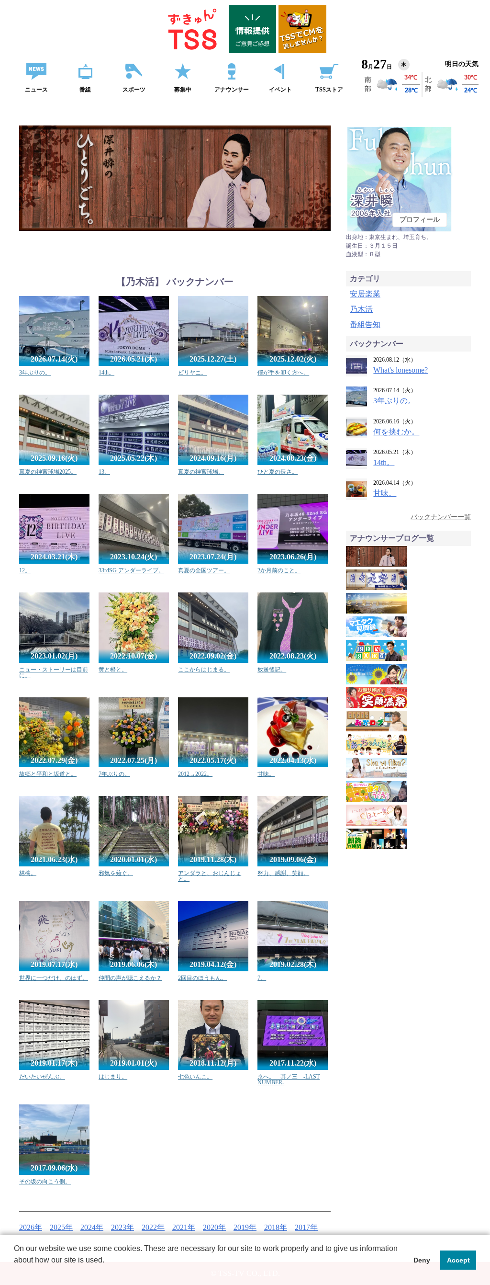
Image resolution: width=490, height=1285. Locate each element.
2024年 (91, 1227)
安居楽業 (365, 294)
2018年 (275, 1227)
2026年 (30, 1227)
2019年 (245, 1227)
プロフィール (420, 219)
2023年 (122, 1227)
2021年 (183, 1227)
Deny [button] (421, 1260)
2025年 (61, 1227)
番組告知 (365, 324)
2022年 (153, 1227)
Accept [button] (458, 1260)
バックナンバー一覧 (441, 517)
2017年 (306, 1227)
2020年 (214, 1227)
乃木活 (361, 309)
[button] (15, 1272)
